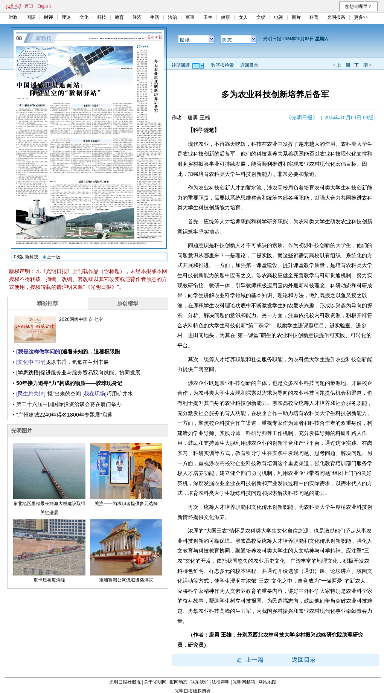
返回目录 (249, 65)
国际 (30, 17)
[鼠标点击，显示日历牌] (198, 65)
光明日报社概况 (125, 682)
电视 (278, 17)
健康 (225, 17)
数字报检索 (222, 65)
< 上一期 (341, 65)
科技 (101, 17)
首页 (29, 6)
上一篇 (254, 659)
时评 (48, 17)
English (44, 6)
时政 (13, 17)
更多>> (361, 17)
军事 (190, 17)
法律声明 (221, 682)
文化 (83, 17)
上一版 (53, 256)
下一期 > (363, 65)
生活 (154, 17)
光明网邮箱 (244, 682)
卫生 (207, 17)
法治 (172, 17)
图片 (296, 17)
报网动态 (178, 682)
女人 (243, 17)
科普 (313, 17)
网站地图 (267, 682)
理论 (66, 17)
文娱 (260, 17)
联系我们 (199, 682)
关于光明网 (155, 682)
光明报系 (336, 17)
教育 (119, 17)
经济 (137, 17)
